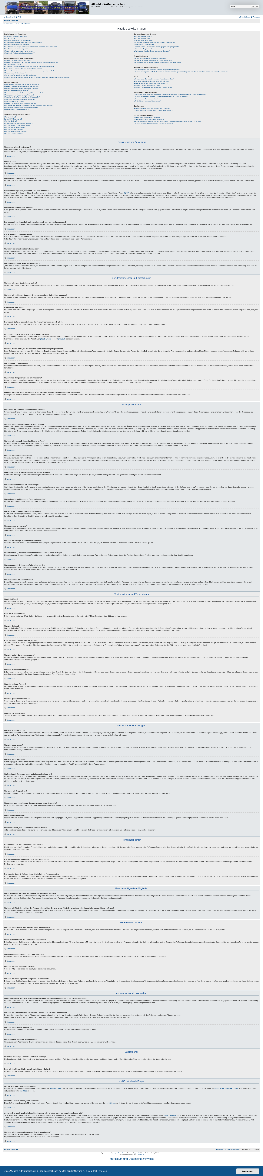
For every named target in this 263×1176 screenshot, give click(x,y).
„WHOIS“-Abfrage (169, 1115)
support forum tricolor (119, 1153)
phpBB (137, 1153)
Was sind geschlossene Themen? (15, 131)
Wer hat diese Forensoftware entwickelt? (147, 117)
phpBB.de (62, 339)
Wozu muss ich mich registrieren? (15, 36)
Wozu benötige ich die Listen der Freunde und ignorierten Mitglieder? (156, 69)
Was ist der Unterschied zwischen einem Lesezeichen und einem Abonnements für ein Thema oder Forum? (169, 94)
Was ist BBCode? (10, 117)
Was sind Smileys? (10, 121)
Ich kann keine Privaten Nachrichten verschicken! (150, 58)
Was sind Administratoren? (143, 36)
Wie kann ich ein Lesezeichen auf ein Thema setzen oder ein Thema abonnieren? (161, 97)
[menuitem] (18, 17)
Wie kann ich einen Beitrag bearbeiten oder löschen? (21, 86)
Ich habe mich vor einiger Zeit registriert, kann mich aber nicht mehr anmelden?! (30, 47)
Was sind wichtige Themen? (13, 129)
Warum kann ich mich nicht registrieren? (17, 40)
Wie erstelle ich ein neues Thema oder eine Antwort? (21, 84)
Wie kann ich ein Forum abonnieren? (146, 99)
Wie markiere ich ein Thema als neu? (16, 110)
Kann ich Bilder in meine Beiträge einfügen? (18, 123)
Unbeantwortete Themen (11, 24)
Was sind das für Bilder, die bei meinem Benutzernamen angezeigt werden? (29, 71)
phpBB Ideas (110, 1103)
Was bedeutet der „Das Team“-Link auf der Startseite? (152, 51)
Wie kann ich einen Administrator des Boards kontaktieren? (153, 124)
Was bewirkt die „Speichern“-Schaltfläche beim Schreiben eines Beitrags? (28, 105)
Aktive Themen (26, 24)
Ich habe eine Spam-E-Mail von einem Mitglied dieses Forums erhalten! (157, 62)
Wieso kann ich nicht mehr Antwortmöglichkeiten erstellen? (23, 93)
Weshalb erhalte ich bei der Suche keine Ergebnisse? (151, 81)
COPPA (126, 193)
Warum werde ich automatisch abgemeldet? (18, 51)
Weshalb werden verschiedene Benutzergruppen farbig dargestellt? (156, 47)
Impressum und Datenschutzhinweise (131, 1158)
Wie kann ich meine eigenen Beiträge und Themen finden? (153, 87)
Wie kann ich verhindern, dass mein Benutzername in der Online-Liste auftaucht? (31, 62)
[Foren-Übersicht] (47, 7)
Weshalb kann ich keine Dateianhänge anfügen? (20, 99)
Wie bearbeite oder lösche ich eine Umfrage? (19, 95)
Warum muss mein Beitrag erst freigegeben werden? (21, 107)
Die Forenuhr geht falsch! (12, 64)
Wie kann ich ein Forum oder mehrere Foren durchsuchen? (154, 79)
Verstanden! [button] (247, 1171)
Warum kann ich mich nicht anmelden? (17, 44)
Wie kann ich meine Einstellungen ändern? (18, 60)
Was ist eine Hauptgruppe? (143, 49)
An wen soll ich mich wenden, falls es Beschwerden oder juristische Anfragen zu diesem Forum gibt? (167, 122)
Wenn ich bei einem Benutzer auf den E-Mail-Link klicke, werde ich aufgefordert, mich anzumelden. (37, 77)
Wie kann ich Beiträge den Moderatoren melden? (20, 103)
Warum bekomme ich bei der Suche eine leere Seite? (151, 83)
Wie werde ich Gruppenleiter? (144, 44)
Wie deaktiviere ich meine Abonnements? (147, 101)
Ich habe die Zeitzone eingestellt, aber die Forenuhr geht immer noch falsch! (29, 66)
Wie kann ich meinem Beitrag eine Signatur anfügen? (21, 88)
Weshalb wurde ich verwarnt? (14, 101)
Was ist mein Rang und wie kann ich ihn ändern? (20, 75)
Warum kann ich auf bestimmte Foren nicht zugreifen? (22, 97)
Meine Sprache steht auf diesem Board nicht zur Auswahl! (23, 69)
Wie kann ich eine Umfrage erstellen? (16, 91)
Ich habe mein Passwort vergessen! (16, 49)
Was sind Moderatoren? (142, 38)
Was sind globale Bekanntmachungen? (17, 125)
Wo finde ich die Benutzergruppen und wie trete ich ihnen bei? (154, 42)
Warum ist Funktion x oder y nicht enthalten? (149, 119)
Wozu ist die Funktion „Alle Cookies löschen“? (19, 53)
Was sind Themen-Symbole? (13, 134)
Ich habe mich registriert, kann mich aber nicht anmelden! (23, 42)
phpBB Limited (45, 339)
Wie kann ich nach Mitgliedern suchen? (147, 85)
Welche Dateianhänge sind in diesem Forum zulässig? (152, 108)
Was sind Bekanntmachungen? (14, 127)
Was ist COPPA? (9, 38)
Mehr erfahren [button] (100, 1171)
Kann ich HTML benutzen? (13, 119)
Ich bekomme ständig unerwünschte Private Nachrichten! (153, 60)
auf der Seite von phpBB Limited (226, 1089)
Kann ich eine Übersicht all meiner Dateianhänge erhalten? (153, 110)
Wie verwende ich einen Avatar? (14, 73)
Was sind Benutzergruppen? (143, 40)
